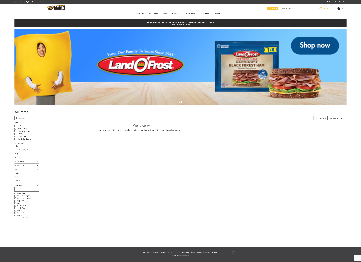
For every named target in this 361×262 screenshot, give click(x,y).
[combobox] (272, 8)
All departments (176, 130)
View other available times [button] (180, 24)
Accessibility (213, 252)
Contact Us (176, 252)
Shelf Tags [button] (18, 185)
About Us (156, 252)
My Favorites (18, 2)
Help (183, 252)
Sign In (331, 2)
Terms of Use (202, 252)
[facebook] (233, 252)
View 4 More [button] (26, 218)
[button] (38, 2)
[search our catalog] (280, 8)
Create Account (339, 2)
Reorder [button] (326, 8)
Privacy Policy (191, 252)
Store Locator (165, 252)
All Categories (19, 143)
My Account (147, 252)
